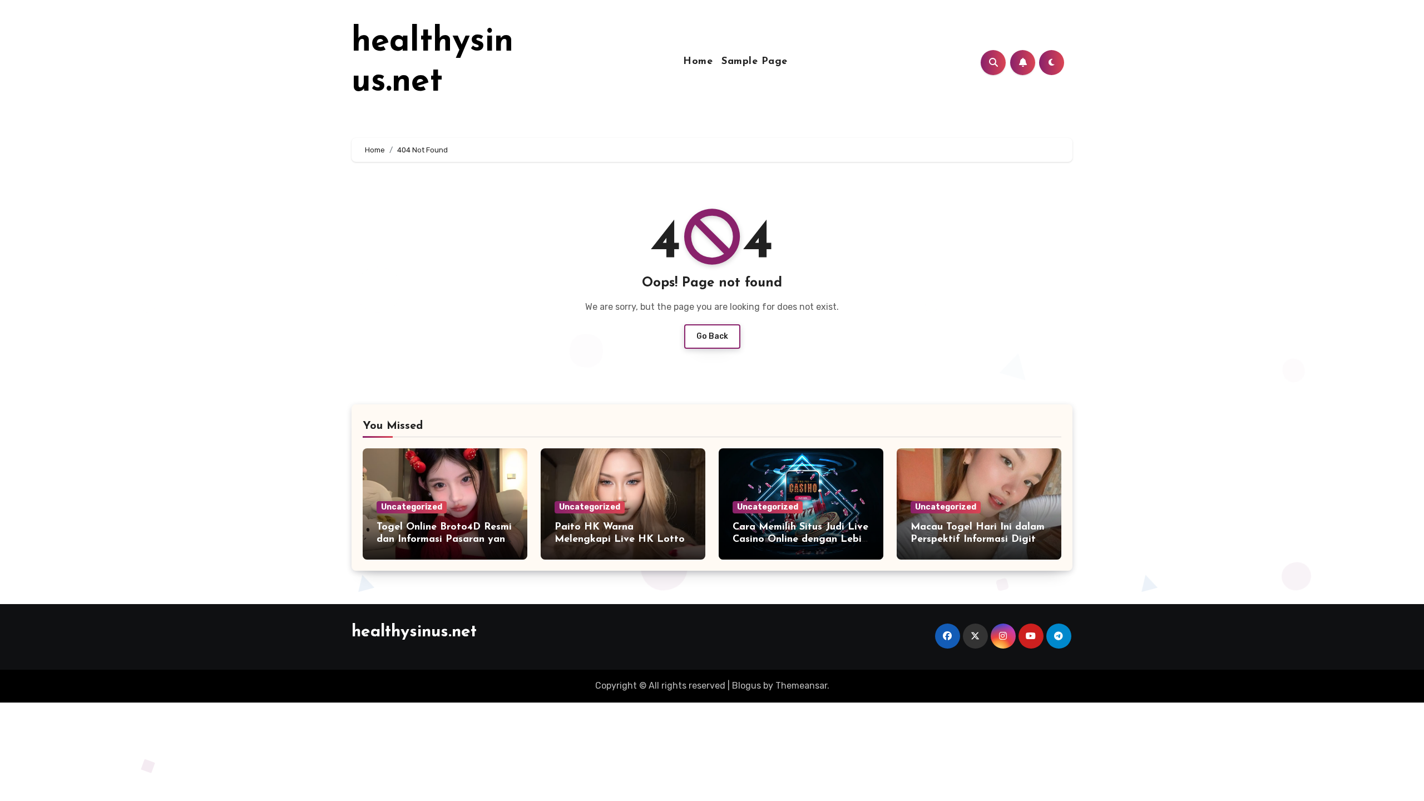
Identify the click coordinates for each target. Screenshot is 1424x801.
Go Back (712, 336)
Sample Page (754, 62)
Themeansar (801, 685)
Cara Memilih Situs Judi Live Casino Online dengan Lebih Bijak (800, 539)
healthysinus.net (414, 632)
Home (698, 62)
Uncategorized (411, 507)
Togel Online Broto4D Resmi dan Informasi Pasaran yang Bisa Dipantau (444, 539)
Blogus (746, 685)
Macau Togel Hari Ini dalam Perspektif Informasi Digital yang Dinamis (978, 539)
